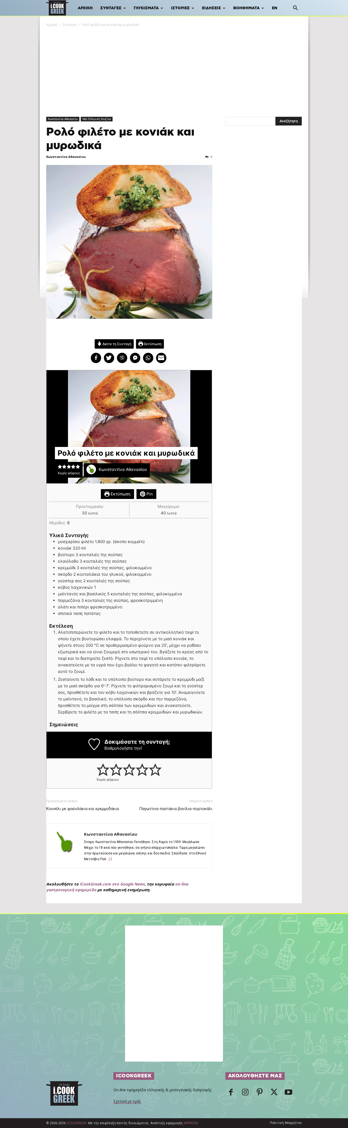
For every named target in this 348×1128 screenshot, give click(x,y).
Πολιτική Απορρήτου (286, 1123)
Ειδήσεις (211, 8)
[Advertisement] (174, 68)
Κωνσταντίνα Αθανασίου (63, 119)
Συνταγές (111, 8)
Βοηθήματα (246, 8)
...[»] (109, 859)
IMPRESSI (191, 1123)
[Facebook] (230, 1093)
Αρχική (85, 8)
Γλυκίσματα (146, 8)
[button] (295, 8)
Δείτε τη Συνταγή (116, 344)
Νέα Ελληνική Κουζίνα (96, 119)
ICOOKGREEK (76, 1123)
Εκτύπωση (152, 344)
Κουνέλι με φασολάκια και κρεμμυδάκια (82, 808)
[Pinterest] (259, 1093)
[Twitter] (274, 1093)
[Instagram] (245, 1093)
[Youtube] (288, 1093)
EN (274, 8)
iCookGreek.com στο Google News (112, 884)
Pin (149, 493)
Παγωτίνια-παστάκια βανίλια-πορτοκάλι (175, 808)
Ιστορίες (180, 8)
